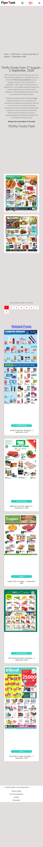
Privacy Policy (16, 791)
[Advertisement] (21, 28)
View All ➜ (30, 3)
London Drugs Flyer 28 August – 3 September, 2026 (21, 431)
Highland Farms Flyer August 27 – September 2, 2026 (21, 507)
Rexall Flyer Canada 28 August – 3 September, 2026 (22, 757)
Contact (16, 797)
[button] (22, 3)
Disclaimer (16, 800)
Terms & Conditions (16, 794)
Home (6, 54)
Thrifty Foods (15, 54)
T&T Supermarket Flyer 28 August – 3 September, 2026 (21, 659)
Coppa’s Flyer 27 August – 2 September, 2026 (22, 582)
